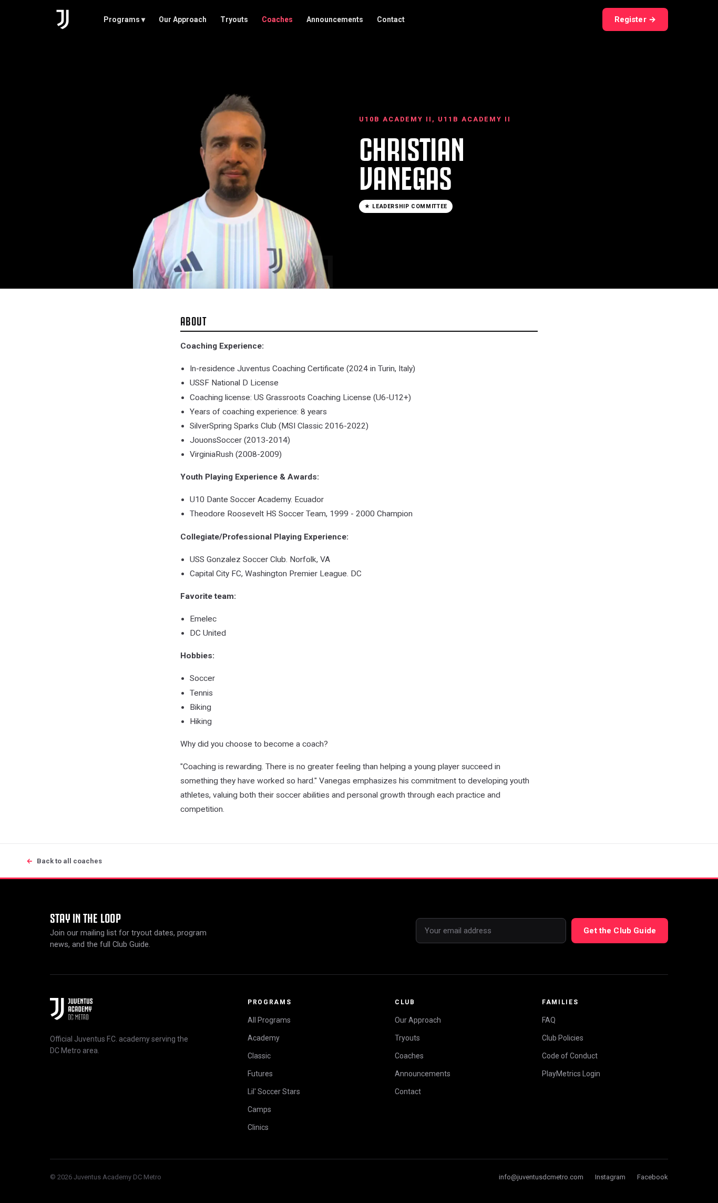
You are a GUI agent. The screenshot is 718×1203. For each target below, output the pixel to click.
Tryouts (234, 19)
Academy (264, 1038)
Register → (635, 19)
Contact (391, 19)
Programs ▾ (124, 19)
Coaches (277, 19)
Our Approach (183, 19)
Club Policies (562, 1038)
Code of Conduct (570, 1056)
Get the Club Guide (619, 930)
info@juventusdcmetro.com (541, 1177)
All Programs (269, 1020)
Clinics (258, 1127)
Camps (259, 1109)
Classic (259, 1056)
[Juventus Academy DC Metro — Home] (62, 19)
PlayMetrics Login (571, 1073)
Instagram (610, 1177)
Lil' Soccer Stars (274, 1091)
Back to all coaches (64, 861)
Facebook (652, 1177)
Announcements (334, 19)
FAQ (549, 1020)
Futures (260, 1073)
